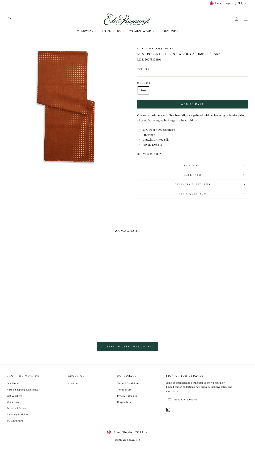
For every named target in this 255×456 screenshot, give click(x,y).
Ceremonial (168, 31)
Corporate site (125, 401)
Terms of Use (124, 389)
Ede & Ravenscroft (155, 48)
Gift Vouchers (14, 395)
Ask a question (192, 193)
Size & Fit (192, 165)
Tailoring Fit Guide (17, 414)
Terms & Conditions (128, 383)
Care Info (193, 174)
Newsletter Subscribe (185, 399)
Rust (143, 90)
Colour (144, 82)
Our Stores (13, 383)
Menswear (85, 31)
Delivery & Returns (192, 184)
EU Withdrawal (15, 420)
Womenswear (140, 31)
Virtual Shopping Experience (22, 389)
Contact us (13, 401)
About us (73, 383)
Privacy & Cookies (127, 395)
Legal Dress (111, 31)
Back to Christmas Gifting (130, 346)
